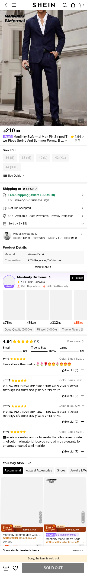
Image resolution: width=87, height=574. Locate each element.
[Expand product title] (66, 141)
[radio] (10, 158)
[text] (43, 364)
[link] (65, 5)
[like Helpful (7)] (63, 451)
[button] (5, 5)
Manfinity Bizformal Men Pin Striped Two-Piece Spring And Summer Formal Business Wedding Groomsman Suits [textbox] (35, 140)
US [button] (12, 150)
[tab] (13, 470)
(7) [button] (76, 451)
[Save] (15, 568)
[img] (22, 528)
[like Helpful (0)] (63, 370)
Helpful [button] (69, 370)
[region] (43, 344)
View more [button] (74, 341)
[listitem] (14, 307)
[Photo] (18, 282)
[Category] (14, 5)
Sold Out (53, 568)
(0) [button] (76, 370)
